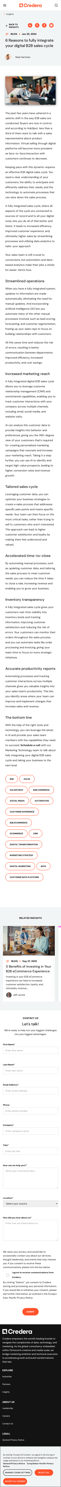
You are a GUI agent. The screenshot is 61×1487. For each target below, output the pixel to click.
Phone (6, 1105)
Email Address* (11, 1084)
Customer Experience (22, 811)
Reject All (43, 1472)
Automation (42, 800)
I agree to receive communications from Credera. (33, 1275)
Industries (7, 1376)
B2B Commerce (41, 790)
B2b (12, 779)
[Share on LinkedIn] (30, 25)
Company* (8, 1125)
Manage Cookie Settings (17, 1472)
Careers (6, 1416)
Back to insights (14, 25)
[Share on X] (37, 25)
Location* (8, 1198)
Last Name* (9, 1064)
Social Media (17, 800)
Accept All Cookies (15, 1481)
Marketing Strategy (21, 855)
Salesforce (16, 790)
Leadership (7, 1408)
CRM (35, 833)
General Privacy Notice (13, 1440)
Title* (6, 1145)
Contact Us (7, 1423)
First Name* (9, 1044)
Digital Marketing (20, 866)
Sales (27, 779)
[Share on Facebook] (44, 25)
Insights (6, 1392)
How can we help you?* (15, 1165)
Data (43, 866)
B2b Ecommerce (18, 822)
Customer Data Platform (24, 877)
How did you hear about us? (17, 1217)
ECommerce (16, 833)
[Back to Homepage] (30, 5)
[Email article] (51, 25)
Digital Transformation (24, 844)
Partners (6, 1384)
